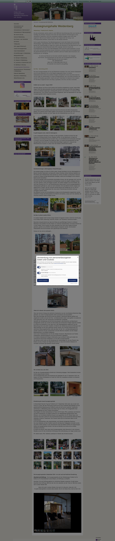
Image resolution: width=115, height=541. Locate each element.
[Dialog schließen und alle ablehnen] (78, 256)
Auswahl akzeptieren (43, 280)
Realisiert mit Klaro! (73, 283)
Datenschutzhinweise (58, 263)
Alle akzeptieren (72, 280)
